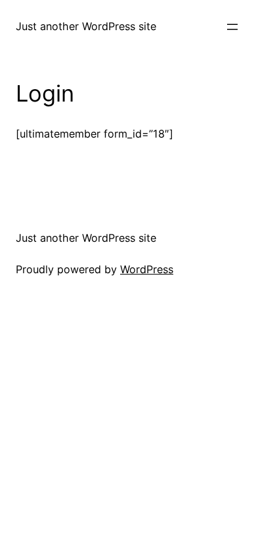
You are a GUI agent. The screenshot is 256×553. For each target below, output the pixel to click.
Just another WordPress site (86, 26)
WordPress (146, 269)
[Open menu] (232, 27)
